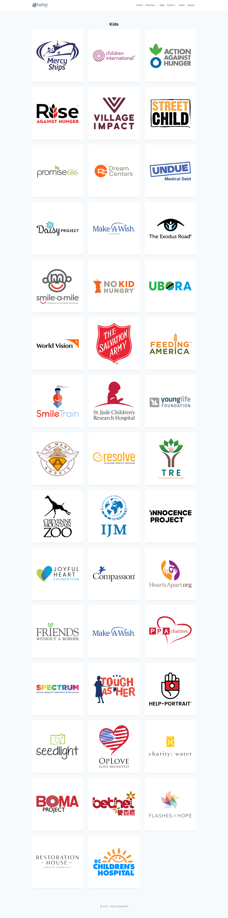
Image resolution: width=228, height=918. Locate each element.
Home (139, 5)
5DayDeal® (122, 906)
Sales (182, 5)
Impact (191, 5)
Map (162, 5)
